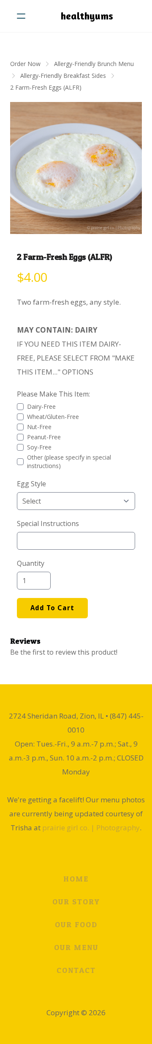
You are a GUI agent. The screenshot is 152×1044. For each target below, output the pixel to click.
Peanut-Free (44, 437)
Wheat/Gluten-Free (53, 417)
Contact (76, 970)
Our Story (76, 901)
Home (76, 878)
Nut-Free (39, 427)
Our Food (76, 924)
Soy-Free (39, 447)
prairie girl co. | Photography (91, 827)
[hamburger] (21, 16)
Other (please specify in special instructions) (69, 461)
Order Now (25, 64)
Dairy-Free (41, 406)
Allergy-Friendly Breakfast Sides (63, 76)
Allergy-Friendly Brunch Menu (94, 64)
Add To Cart (52, 608)
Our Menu (76, 947)
